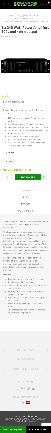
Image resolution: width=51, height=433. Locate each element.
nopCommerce (30, 416)
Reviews (25, 204)
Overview (25, 190)
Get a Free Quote (12, 429)
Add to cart (28, 177)
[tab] (25, 190)
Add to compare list (14, 102)
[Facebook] (18, 388)
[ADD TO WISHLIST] (44, 177)
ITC (16, 36)
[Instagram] (28, 388)
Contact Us (25, 211)
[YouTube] (23, 388)
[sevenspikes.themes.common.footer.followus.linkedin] (33, 388)
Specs (25, 197)
